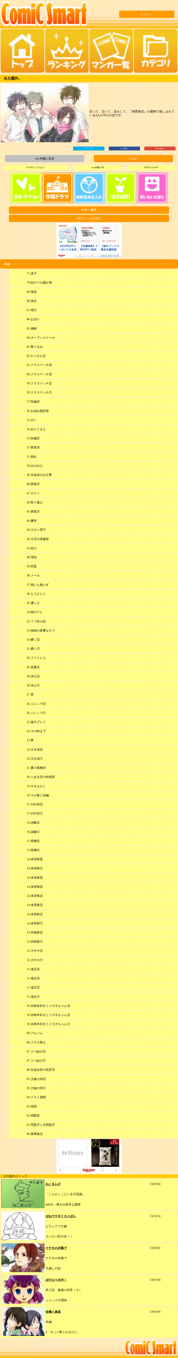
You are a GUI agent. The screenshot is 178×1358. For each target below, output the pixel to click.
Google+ (160, 148)
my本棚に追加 (44, 158)
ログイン (147, 14)
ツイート (89, 148)
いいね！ (124, 148)
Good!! (133, 158)
